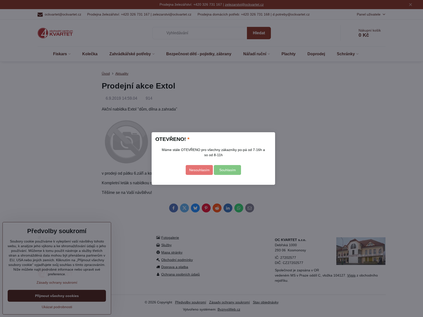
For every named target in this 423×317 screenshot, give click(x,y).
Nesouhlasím (199, 170)
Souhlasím (227, 170)
